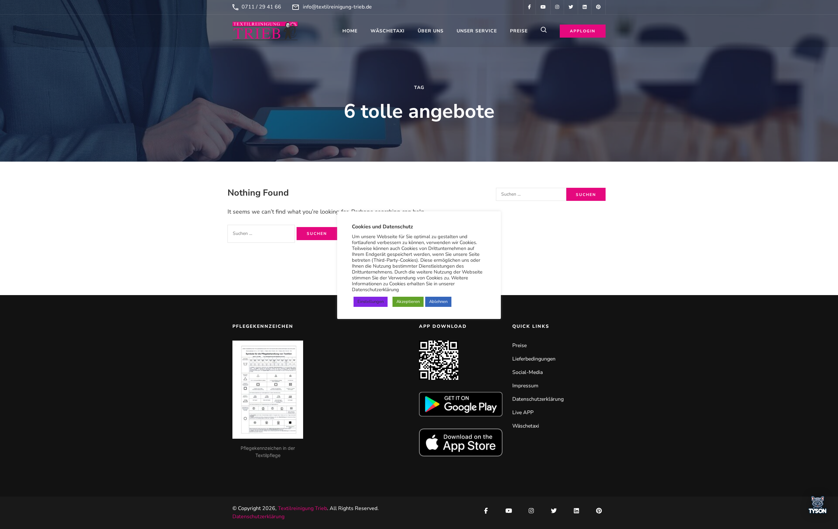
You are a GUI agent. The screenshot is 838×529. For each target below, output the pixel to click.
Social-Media (527, 372)
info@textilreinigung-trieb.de (337, 6)
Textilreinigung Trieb (302, 508)
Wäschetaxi (388, 31)
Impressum (525, 385)
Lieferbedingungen (534, 358)
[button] (817, 506)
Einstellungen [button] (370, 302)
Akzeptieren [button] (408, 302)
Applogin (582, 31)
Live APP (523, 412)
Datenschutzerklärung (538, 399)
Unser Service (477, 31)
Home (349, 31)
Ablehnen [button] (438, 302)
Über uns (431, 31)
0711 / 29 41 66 (261, 6)
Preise (519, 31)
